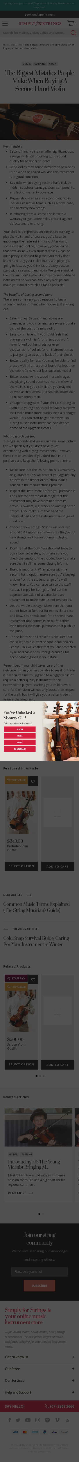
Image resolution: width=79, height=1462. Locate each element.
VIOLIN (20, 729)
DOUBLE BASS (20, 749)
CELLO (20, 742)
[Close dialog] (76, 704)
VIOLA (19, 736)
